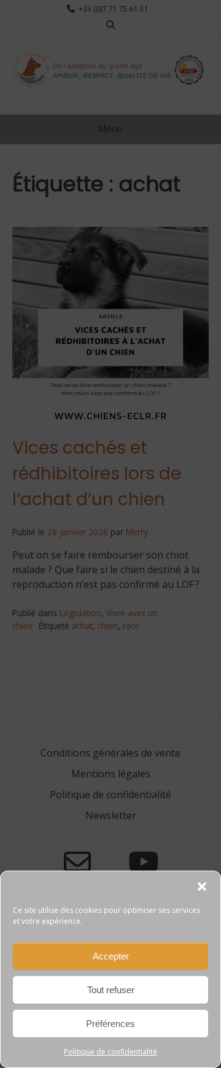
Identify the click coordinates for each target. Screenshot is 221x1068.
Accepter (111, 956)
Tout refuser (110, 990)
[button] (202, 886)
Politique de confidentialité (110, 1052)
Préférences (110, 1023)
